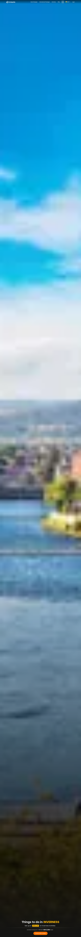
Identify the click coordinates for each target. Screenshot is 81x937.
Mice (59, 1)
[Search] (63, 2)
